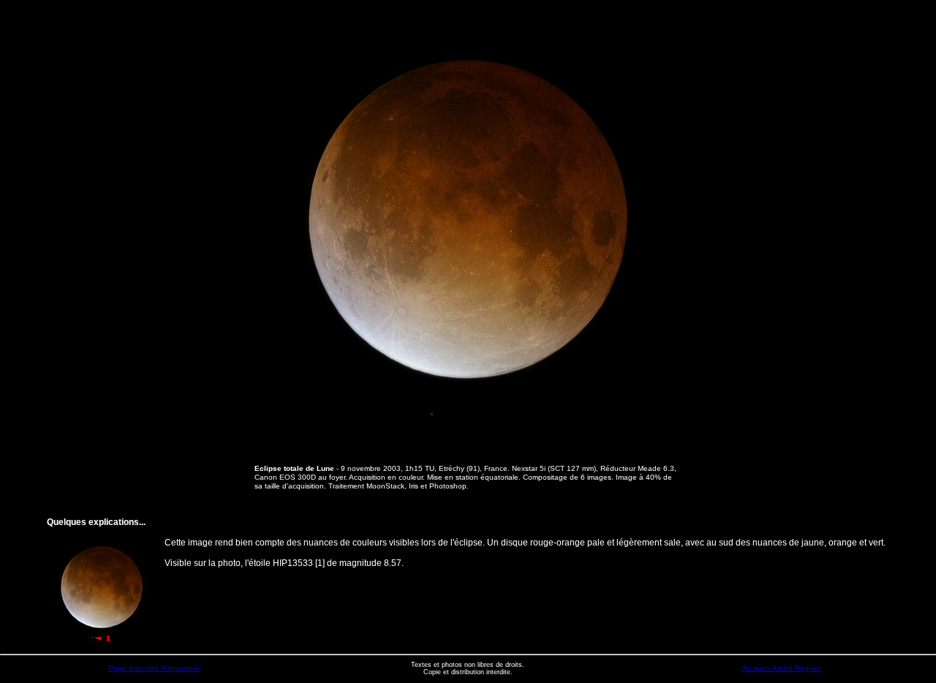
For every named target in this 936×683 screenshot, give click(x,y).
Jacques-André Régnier (781, 668)
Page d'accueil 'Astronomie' (154, 668)
